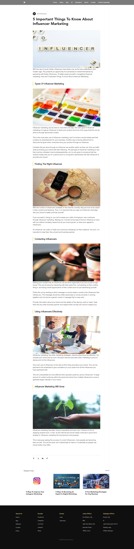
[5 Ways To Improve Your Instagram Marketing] (37, 481)
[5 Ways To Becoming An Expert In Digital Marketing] (66, 481)
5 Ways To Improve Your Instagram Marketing (35, 493)
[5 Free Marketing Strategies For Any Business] (96, 481)
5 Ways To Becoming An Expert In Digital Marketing (66, 493)
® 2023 (61, 539)
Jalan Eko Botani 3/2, (89, 524)
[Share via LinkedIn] (42, 458)
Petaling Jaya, (107, 527)
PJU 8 (116, 524)
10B (84, 520)
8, (103, 520)
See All (107, 470)
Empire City (106, 517)
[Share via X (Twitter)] (38, 458)
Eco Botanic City (87, 517)
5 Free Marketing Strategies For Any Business (96, 493)
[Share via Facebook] (34, 458)
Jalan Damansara (108, 524)
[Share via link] (47, 458)
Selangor (110, 530)
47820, (105, 530)
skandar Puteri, (87, 527)
